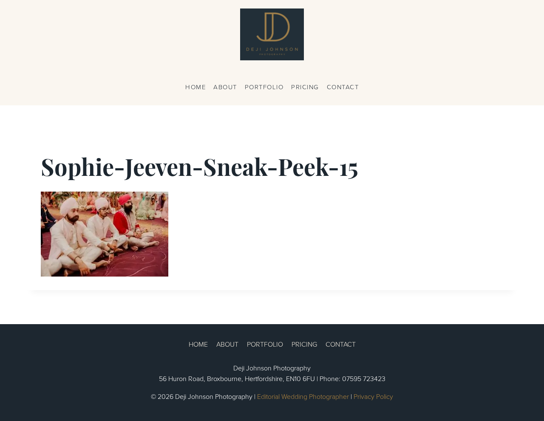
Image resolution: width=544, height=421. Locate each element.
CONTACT (343, 86)
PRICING (305, 86)
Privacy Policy (373, 396)
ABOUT (225, 86)
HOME (195, 86)
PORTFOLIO (264, 86)
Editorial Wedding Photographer (303, 396)
